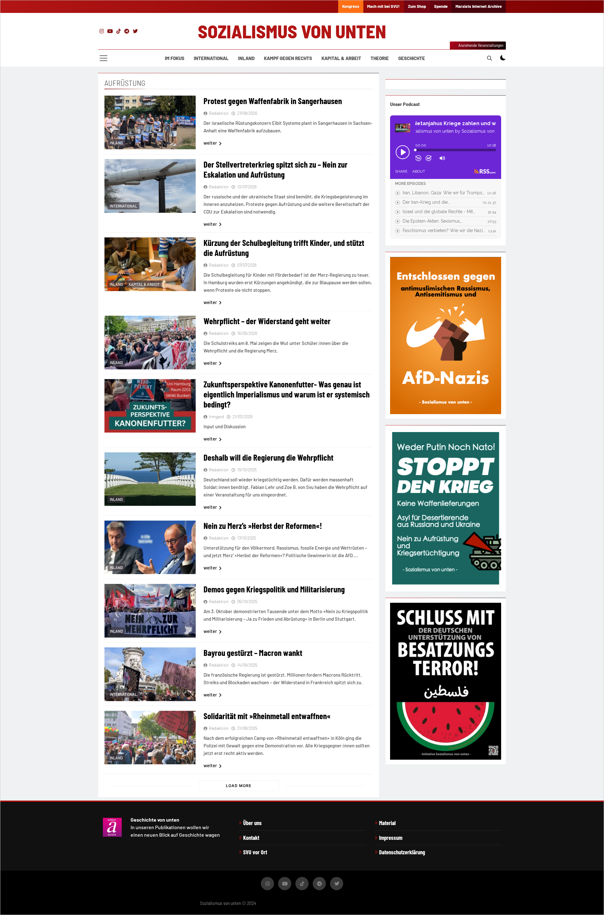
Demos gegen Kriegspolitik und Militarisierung (274, 589)
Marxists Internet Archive (479, 6)
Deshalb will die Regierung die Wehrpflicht (268, 457)
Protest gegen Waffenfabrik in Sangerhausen (273, 101)
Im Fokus (174, 58)
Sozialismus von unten (292, 31)
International (211, 58)
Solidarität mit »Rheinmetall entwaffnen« (267, 716)
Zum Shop (417, 6)
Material (387, 822)
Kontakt (251, 837)
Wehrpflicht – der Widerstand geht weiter (267, 321)
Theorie (380, 58)
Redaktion (219, 113)
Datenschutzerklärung (402, 852)
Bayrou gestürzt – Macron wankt (253, 652)
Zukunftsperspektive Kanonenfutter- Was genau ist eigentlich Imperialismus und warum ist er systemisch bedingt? (287, 394)
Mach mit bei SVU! (383, 6)
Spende (441, 6)
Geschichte (411, 58)
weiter (210, 143)
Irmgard (216, 416)
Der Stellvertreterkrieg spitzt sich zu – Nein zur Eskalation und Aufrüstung (276, 169)
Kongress (350, 6)
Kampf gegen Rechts (288, 58)
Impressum (390, 837)
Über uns (252, 822)
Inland (246, 58)
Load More (238, 785)
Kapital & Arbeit (341, 58)
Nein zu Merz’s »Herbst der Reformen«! (263, 525)
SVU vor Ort (255, 852)
